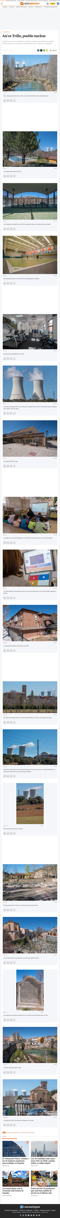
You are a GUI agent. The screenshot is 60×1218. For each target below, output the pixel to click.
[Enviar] (44, 50)
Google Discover (31, 1215)
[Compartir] (38, 50)
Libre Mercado (6, 32)
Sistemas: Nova (45, 1212)
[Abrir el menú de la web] (10, 4)
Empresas (5, 7)
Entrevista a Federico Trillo (11, 0)
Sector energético (30, 1132)
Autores (53, 1210)
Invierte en (11, 7)
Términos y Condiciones (25, 1210)
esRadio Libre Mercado (21, 7)
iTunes (39, 1215)
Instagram (26, 1215)
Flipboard (34, 1215)
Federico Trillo (17, 1132)
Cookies (36, 1210)
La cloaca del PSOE (21, 0)
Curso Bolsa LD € (38, 7)
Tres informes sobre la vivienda (31, 0)
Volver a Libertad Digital (48, 3)
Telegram (36, 1215)
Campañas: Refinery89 (16, 1212)
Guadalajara (23, 1132)
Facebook (21, 1215)
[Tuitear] (41, 50)
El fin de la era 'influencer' (43, 0)
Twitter (23, 1215)
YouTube (29, 1215)
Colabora (53, 3)
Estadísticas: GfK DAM (26, 1212)
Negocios (30, 7)
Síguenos (54, 50)
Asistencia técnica (45, 1210)
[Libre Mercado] (30, 3)
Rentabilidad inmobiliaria (50, 7)
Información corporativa (11, 1210)
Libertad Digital (30, 1206)
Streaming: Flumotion (36, 1212)
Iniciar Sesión (58, 3)
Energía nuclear (9, 1132)
